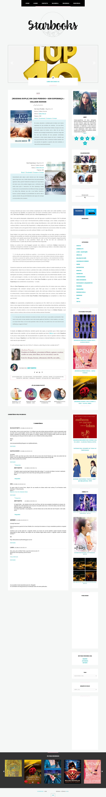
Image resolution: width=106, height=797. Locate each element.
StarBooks (40, 791)
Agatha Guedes (15, 451)
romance (38, 378)
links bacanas (80, 276)
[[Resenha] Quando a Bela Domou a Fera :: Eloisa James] (32, 772)
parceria (79, 286)
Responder (12, 446)
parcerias (76, 3)
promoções (79, 289)
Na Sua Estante (15, 428)
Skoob (36, 118)
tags (77, 298)
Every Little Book (14, 556)
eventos (78, 270)
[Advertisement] (85, 622)
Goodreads (42, 118)
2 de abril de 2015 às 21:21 (31, 501)
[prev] (3, 771)
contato (45, 3)
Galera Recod (42, 113)
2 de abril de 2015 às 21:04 (19, 484)
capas (78, 264)
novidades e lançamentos (84, 283)
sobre (35, 3)
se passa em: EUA (46, 378)
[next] (102, 771)
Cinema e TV (79, 248)
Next (93, 62)
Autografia (85, 660)
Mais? (85, 133)
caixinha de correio (82, 261)
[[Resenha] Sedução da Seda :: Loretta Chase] (52, 772)
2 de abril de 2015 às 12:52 (26, 428)
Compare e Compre (51, 118)
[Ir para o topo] (53, 795)
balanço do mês (81, 258)
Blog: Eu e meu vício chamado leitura (19, 491)
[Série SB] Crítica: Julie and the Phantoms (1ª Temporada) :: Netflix (85, 512)
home (27, 3)
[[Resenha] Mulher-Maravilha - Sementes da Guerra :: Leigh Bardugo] (72, 772)
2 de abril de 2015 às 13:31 (26, 451)
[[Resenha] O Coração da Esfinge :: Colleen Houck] (13, 768)
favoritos (19, 378)
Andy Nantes (18, 468)
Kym (11, 484)
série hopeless (56, 378)
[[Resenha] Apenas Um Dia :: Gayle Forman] (92, 772)
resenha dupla (80, 292)
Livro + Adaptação (81, 252)
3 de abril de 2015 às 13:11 (22, 520)
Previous (12, 62)
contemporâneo (37, 376)
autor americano (17, 376)
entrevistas (80, 267)
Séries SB (79, 255)
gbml (67, 791)
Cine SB (78, 245)
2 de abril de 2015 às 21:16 (31, 468)
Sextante (85, 662)
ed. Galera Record (58, 376)
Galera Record (40, 167)
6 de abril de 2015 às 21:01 (20, 547)
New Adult (26, 378)
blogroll (55, 3)
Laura (12, 547)
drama (51, 376)
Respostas (18, 465)
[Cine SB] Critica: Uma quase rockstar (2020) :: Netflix (85, 582)
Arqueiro (85, 658)
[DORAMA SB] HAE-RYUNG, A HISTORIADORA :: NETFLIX (84, 553)
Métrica (51, 333)
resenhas (66, 3)
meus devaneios (81, 280)
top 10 (78, 301)
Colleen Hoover (27, 376)
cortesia (45, 376)
